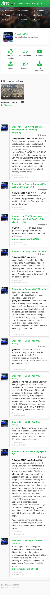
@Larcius (16, 227)
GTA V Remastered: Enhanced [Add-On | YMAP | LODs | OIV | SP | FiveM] (28, 219)
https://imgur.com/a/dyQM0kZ (25, 238)
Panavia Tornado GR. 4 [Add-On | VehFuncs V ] (29, 185)
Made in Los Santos (10, 587)
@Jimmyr (16, 349)
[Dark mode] (42, 3)
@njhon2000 (36, 460)
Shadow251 (21, 34)
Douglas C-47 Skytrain (35, 251)
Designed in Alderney (10, 584)
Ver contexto (18, 175)
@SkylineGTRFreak (21, 138)
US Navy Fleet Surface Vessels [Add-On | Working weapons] (29, 129)
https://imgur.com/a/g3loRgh (25, 568)
